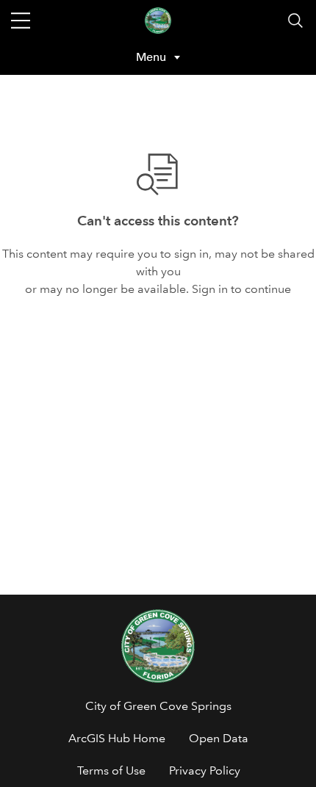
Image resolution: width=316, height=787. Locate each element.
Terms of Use (111, 770)
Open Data (218, 738)
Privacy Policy (204, 770)
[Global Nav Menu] (20, 20)
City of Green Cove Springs (158, 706)
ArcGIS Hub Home (116, 738)
